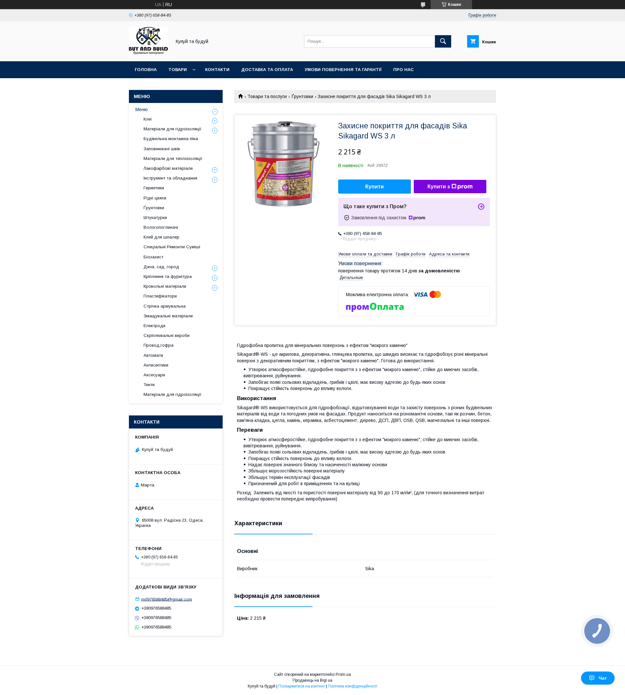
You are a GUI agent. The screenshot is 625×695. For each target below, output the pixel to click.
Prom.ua (343, 674)
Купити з (438, 186)
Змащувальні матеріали (168, 315)
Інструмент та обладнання (170, 178)
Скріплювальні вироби (166, 335)
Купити (374, 186)
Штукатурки (155, 217)
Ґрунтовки (302, 96)
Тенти (149, 384)
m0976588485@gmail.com (166, 599)
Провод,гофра (159, 345)
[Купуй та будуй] (148, 52)
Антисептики (156, 365)
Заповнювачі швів (162, 148)
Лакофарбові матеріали (168, 168)
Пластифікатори (160, 296)
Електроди (154, 325)
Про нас (403, 69)
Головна (146, 69)
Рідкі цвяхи (155, 197)
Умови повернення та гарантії (343, 69)
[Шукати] (443, 41)
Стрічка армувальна (165, 306)
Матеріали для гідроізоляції (172, 128)
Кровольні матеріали (165, 286)
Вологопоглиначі (161, 227)
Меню (141, 109)
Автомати (153, 355)
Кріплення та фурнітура (168, 276)
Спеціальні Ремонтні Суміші (172, 246)
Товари (177, 69)
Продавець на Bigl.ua (312, 680)
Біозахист (153, 256)
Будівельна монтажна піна (171, 138)
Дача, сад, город (161, 266)
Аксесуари (154, 374)
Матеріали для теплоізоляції (173, 158)
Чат (603, 678)
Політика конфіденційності (352, 686)
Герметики (154, 187)
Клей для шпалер (161, 237)
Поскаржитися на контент (301, 686)
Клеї (148, 119)
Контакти (217, 69)
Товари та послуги (267, 96)
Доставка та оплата (267, 69)
